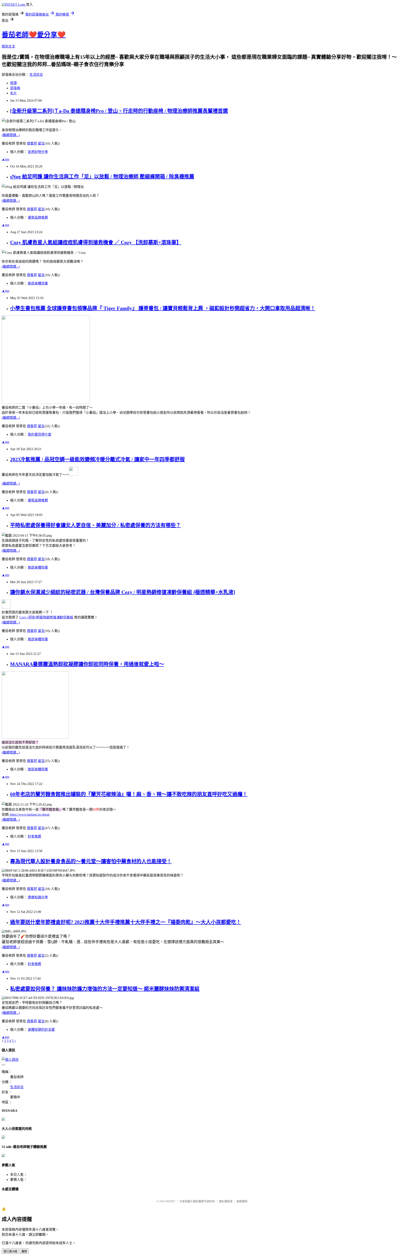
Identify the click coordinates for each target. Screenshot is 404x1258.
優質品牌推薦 (38, 217)
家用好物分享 (38, 152)
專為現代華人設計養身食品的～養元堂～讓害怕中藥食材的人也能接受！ (91, 861)
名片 (13, 93)
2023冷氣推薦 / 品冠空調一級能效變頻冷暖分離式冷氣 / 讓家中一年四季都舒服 (97, 459)
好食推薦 (34, 836)
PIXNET (170, 1201)
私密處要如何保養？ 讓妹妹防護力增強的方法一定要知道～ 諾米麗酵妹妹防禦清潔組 (104, 989)
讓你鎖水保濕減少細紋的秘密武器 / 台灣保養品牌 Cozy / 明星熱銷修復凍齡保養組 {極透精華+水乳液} (122, 592)
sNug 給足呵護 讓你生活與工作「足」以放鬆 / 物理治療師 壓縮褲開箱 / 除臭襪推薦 (102, 176)
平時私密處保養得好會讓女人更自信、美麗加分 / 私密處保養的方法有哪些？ (95, 525)
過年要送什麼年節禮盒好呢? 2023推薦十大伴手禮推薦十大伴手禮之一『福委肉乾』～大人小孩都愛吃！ (125, 922)
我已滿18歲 (10, 1251)
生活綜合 (36, 74)
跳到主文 (8, 46)
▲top (5, 159)
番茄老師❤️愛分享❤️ (34, 35)
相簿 (13, 83)
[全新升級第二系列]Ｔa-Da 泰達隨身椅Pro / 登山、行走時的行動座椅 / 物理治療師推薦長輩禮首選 (119, 111)
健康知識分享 (38, 897)
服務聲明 (242, 1201)
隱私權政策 (226, 1201)
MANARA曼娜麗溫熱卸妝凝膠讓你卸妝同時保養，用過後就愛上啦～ (87, 664)
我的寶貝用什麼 (39, 434)
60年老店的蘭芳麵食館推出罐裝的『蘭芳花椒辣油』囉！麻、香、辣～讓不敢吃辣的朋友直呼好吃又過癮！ (128, 794)
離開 (24, 1251)
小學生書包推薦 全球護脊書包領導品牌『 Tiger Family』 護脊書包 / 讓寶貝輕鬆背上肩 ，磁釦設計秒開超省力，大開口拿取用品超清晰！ (162, 308)
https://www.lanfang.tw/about (29, 814)
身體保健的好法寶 (41, 1029)
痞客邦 (32, 143)
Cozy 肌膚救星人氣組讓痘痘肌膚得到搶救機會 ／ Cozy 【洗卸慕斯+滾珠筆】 (95, 242)
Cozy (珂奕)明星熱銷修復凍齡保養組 (46, 617)
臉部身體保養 (38, 283)
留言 (41, 143)
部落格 (15, 88)
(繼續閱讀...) (11, 135)
